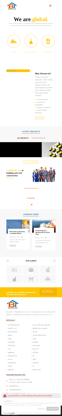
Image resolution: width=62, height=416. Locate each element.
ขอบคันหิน (11, 342)
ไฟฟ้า (34, 359)
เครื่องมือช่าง (12, 363)
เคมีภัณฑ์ (36, 363)
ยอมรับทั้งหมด (52, 409)
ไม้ (33, 356)
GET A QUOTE (47, 291)
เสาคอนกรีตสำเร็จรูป (39, 335)
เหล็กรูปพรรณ (12, 356)
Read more (39, 117)
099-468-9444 (13, 386)
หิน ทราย (35, 349)
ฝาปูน (34, 338)
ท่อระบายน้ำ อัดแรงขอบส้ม (41, 325)
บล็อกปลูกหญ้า (12, 332)
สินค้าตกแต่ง (37, 370)
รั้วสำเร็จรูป (11, 345)
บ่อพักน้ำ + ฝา (12, 328)
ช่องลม (35, 332)
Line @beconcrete (15, 389)
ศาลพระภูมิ (36, 345)
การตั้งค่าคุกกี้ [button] (41, 409)
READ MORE (13, 245)
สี (33, 366)
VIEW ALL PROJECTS (31, 162)
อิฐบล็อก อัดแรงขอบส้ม (40, 328)
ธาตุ (9, 349)
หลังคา (10, 366)
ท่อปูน (10, 338)
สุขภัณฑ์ (10, 370)
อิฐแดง (10, 335)
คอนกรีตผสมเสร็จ (13, 325)
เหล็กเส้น (35, 352)
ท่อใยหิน (35, 342)
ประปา (10, 359)
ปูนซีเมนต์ (11, 352)
